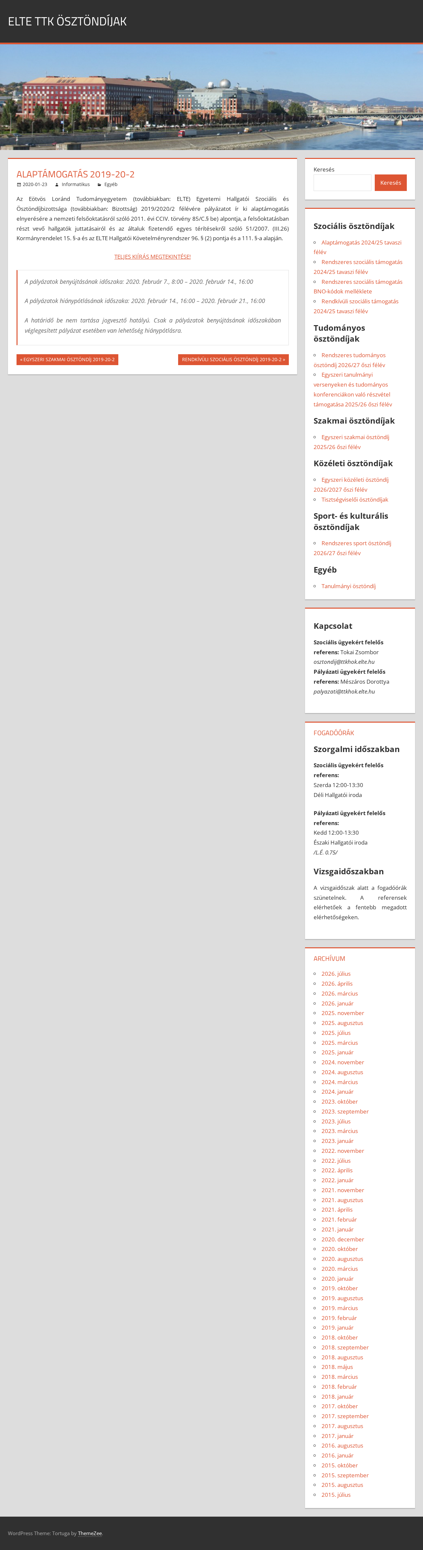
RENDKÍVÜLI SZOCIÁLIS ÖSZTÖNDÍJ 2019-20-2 (232, 360)
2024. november (343, 1062)
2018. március (340, 1376)
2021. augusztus (342, 1200)
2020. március (340, 1268)
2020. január (338, 1278)
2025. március (340, 1042)
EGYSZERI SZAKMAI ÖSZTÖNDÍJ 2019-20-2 (69, 360)
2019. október (340, 1288)
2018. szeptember (345, 1347)
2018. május (337, 1367)
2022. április (337, 1170)
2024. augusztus (342, 1072)
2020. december (343, 1239)
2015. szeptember (345, 1475)
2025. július (336, 1033)
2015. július (336, 1494)
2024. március (340, 1082)
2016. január (338, 1455)
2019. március (340, 1308)
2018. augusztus (342, 1357)
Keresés (324, 169)
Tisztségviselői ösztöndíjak (355, 499)
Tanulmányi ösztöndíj (349, 586)
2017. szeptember (345, 1416)
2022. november (343, 1150)
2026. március (340, 993)
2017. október (340, 1406)
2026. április (337, 983)
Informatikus (76, 184)
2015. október (340, 1465)
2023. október (340, 1101)
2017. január (338, 1436)
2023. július (336, 1121)
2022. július (336, 1160)
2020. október (340, 1249)
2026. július (336, 973)
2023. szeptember (345, 1111)
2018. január (338, 1396)
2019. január (338, 1327)
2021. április (337, 1209)
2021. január (338, 1229)
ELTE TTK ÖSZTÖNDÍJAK (67, 21)
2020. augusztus (342, 1259)
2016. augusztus (342, 1445)
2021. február (339, 1219)
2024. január (338, 1091)
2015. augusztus (342, 1485)
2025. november (343, 1013)
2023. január (338, 1141)
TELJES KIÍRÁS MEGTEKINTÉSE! (152, 256)
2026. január (338, 1003)
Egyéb (111, 184)
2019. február (339, 1318)
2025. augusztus (342, 1023)
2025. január (338, 1052)
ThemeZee (90, 1533)
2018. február (339, 1386)
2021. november (343, 1190)
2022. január (338, 1180)
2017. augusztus (342, 1426)
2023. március (340, 1131)
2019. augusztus (342, 1298)
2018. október (340, 1337)
